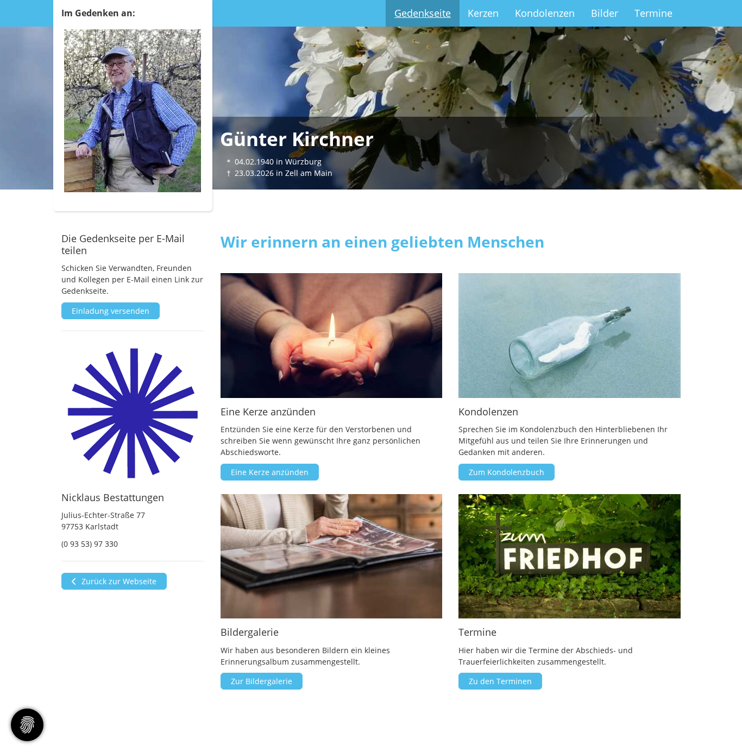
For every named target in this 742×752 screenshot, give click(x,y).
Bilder (604, 13)
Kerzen (483, 13)
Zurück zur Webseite (117, 581)
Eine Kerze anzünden (270, 472)
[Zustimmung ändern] (27, 725)
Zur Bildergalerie (261, 681)
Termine (653, 13)
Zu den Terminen (500, 681)
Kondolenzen (545, 13)
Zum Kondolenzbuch (506, 472)
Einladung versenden (110, 311)
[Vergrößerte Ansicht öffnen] (132, 413)
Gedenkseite (422, 13)
